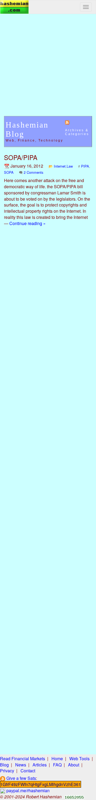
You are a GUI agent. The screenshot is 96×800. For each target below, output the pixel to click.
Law (70, 166)
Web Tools (79, 758)
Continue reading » (27, 223)
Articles (40, 765)
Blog (4, 765)
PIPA (85, 166)
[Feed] (67, 122)
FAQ (57, 765)
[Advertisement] (48, 67)
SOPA (9, 172)
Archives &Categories (77, 132)
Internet (60, 166)
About (73, 765)
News (20, 765)
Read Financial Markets (22, 758)
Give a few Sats (20, 778)
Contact (28, 771)
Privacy (7, 771)
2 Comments (33, 172)
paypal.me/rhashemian (27, 790)
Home (57, 758)
